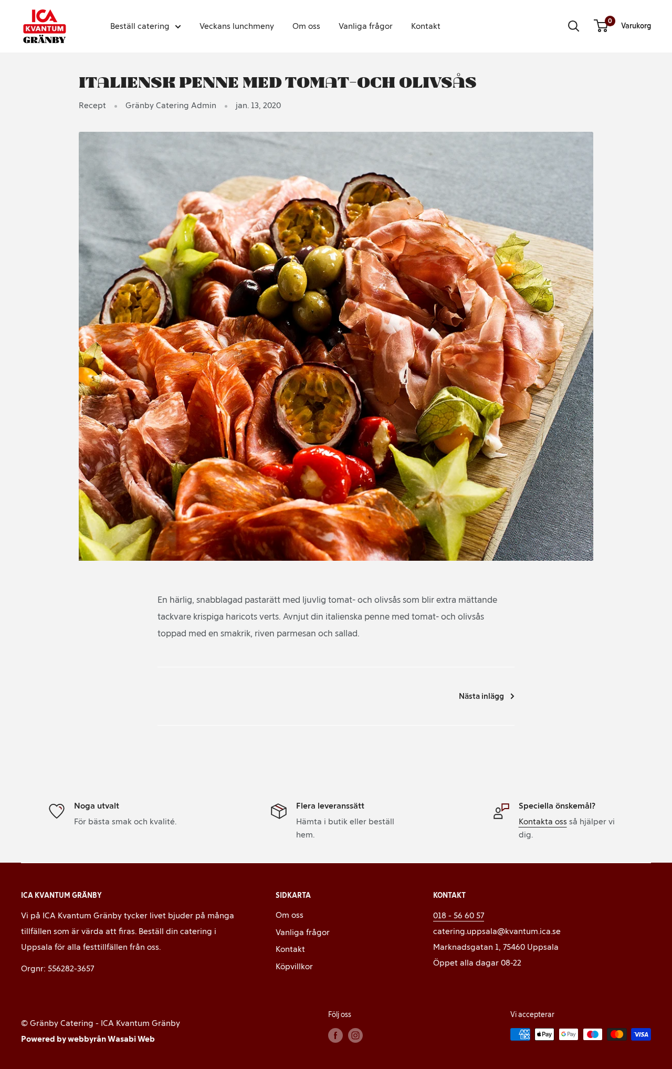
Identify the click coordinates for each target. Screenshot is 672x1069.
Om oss (289, 915)
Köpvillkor (294, 966)
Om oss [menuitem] (306, 26)
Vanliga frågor (303, 932)
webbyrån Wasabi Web (111, 1039)
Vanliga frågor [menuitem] (366, 26)
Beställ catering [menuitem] (140, 26)
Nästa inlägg (481, 696)
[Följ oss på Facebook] (335, 1035)
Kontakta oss (543, 821)
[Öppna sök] (574, 26)
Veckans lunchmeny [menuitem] (237, 26)
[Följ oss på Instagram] (355, 1035)
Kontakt (290, 949)
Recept (92, 105)
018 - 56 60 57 (458, 915)
